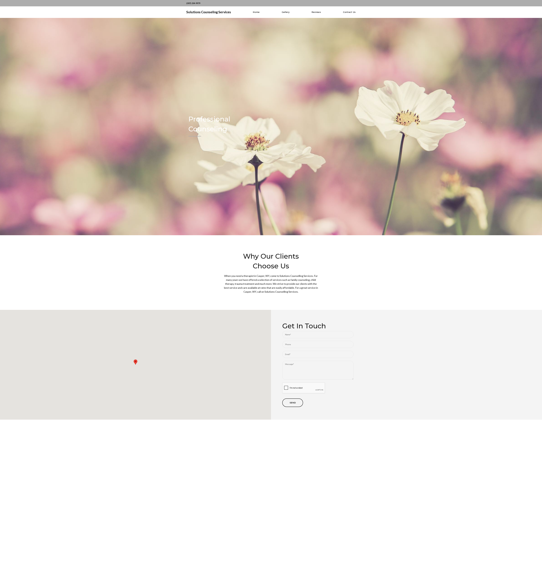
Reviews (316, 12)
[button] (135, 362)
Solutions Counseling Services (208, 12)
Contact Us (349, 12)
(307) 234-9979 (193, 3)
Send (293, 402)
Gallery (286, 12)
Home (256, 12)
